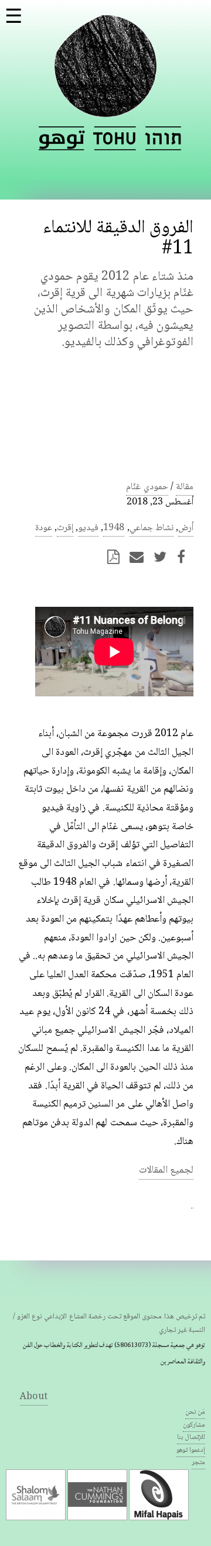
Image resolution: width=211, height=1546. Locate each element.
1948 (113, 528)
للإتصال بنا (191, 1437)
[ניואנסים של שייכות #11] (163, 138)
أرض (185, 528)
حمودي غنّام (147, 487)
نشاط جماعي (151, 528)
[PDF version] (117, 556)
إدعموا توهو (190, 1450)
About (33, 1397)
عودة (43, 528)
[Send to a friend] (140, 556)
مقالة (184, 487)
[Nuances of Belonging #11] (115, 138)
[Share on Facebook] (184, 556)
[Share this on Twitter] (163, 556)
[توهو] (105, 110)
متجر (198, 1462)
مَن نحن (195, 1412)
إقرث (65, 528)
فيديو (88, 528)
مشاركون (194, 1425)
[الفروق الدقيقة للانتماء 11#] (62, 138)
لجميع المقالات (166, 1170)
